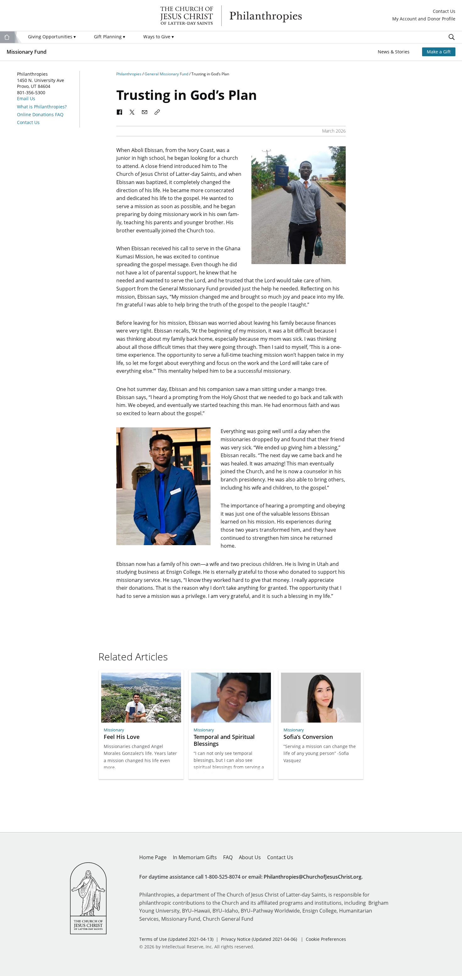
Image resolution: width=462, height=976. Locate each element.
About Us (250, 857)
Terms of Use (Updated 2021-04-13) (176, 939)
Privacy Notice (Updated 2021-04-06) (259, 939)
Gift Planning (109, 37)
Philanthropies (231, 15)
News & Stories (394, 52)
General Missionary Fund (167, 74)
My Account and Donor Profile (423, 19)
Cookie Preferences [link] (326, 939)
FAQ (228, 857)
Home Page (153, 857)
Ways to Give (158, 37)
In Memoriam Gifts (195, 857)
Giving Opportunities (52, 37)
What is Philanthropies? (42, 107)
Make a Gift (439, 52)
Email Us (26, 98)
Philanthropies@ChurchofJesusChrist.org (312, 876)
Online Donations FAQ (40, 114)
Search (451, 37)
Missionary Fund (27, 51)
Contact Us (444, 11)
